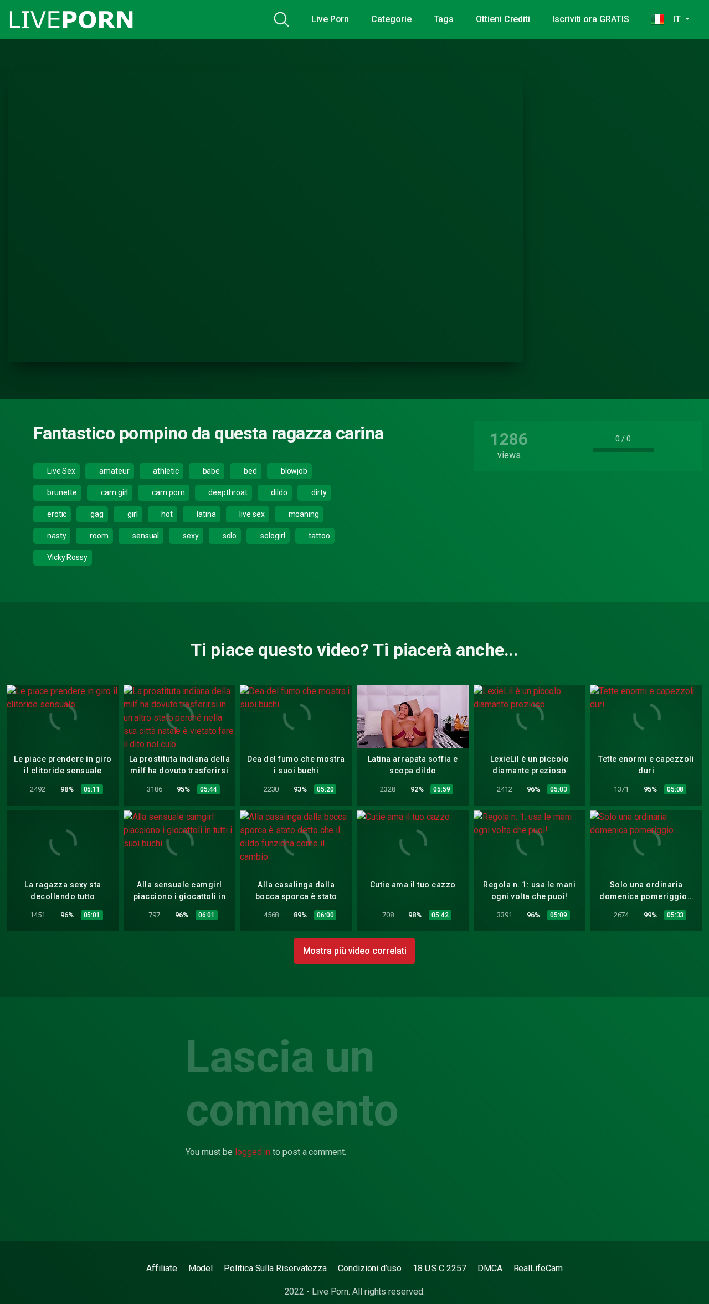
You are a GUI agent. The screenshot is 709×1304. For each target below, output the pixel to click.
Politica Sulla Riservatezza (275, 1268)
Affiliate (161, 1268)
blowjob (293, 470)
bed (249, 470)
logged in (252, 1152)
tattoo (318, 535)
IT (673, 19)
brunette (61, 492)
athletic (164, 470)
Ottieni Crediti (503, 19)
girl (132, 514)
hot (166, 514)
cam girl (113, 492)
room (98, 535)
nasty (55, 535)
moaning (303, 514)
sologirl (272, 535)
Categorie (391, 19)
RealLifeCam (538, 1268)
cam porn (167, 492)
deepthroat (227, 492)
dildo (279, 492)
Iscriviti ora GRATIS (590, 19)
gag (96, 514)
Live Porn (330, 19)
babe (210, 470)
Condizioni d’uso (370, 1268)
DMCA (489, 1268)
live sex (251, 514)
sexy (190, 535)
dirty (318, 492)
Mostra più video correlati (355, 951)
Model (200, 1268)
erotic (55, 514)
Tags (444, 19)
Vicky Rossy (66, 557)
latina (205, 514)
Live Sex (60, 470)
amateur (113, 470)
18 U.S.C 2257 (439, 1268)
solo (229, 535)
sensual (145, 535)
